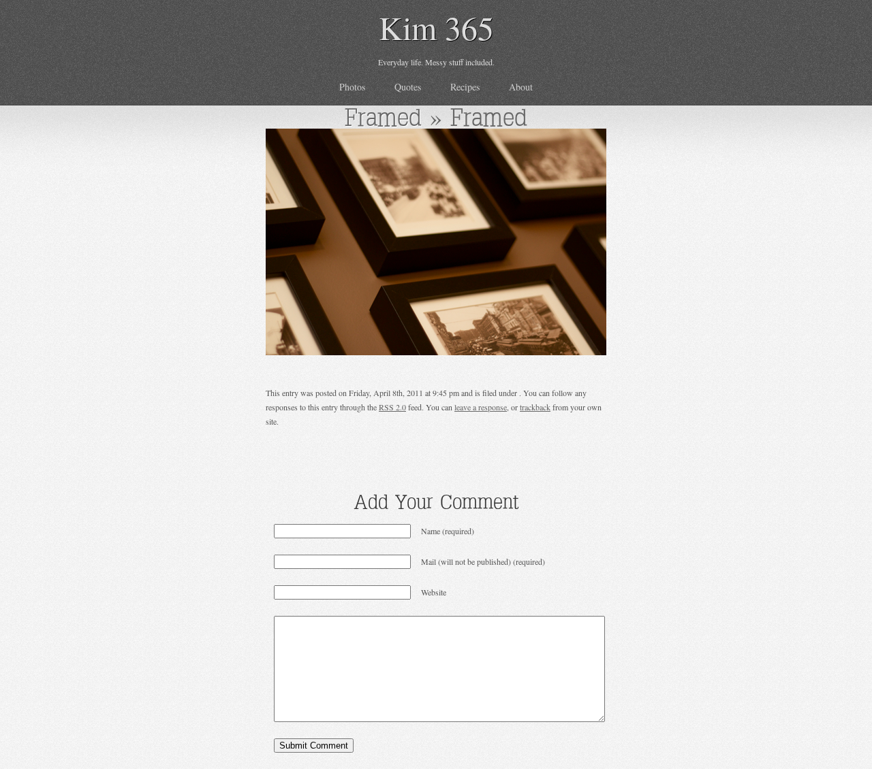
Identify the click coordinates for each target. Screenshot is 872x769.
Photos (352, 86)
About (521, 86)
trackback (535, 407)
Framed (383, 117)
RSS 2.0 (392, 407)
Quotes (407, 86)
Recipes (465, 86)
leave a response (480, 407)
